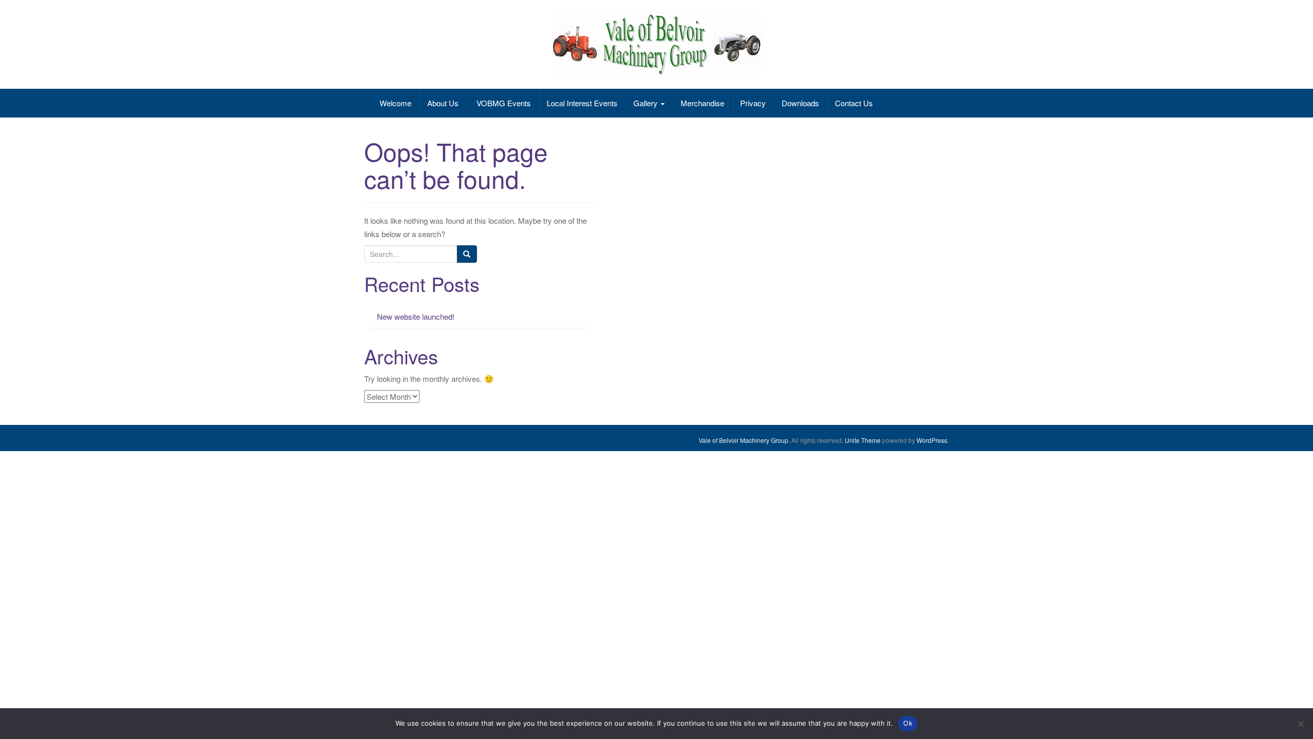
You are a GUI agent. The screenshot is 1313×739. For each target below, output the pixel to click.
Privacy (753, 103)
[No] (1300, 723)
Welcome (395, 103)
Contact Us (854, 103)
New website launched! (415, 316)
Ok (907, 723)
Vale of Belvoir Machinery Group (743, 440)
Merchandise (702, 103)
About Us (443, 103)
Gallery (646, 103)
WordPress (932, 440)
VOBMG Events (502, 103)
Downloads (800, 103)
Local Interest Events (582, 103)
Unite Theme (863, 440)
